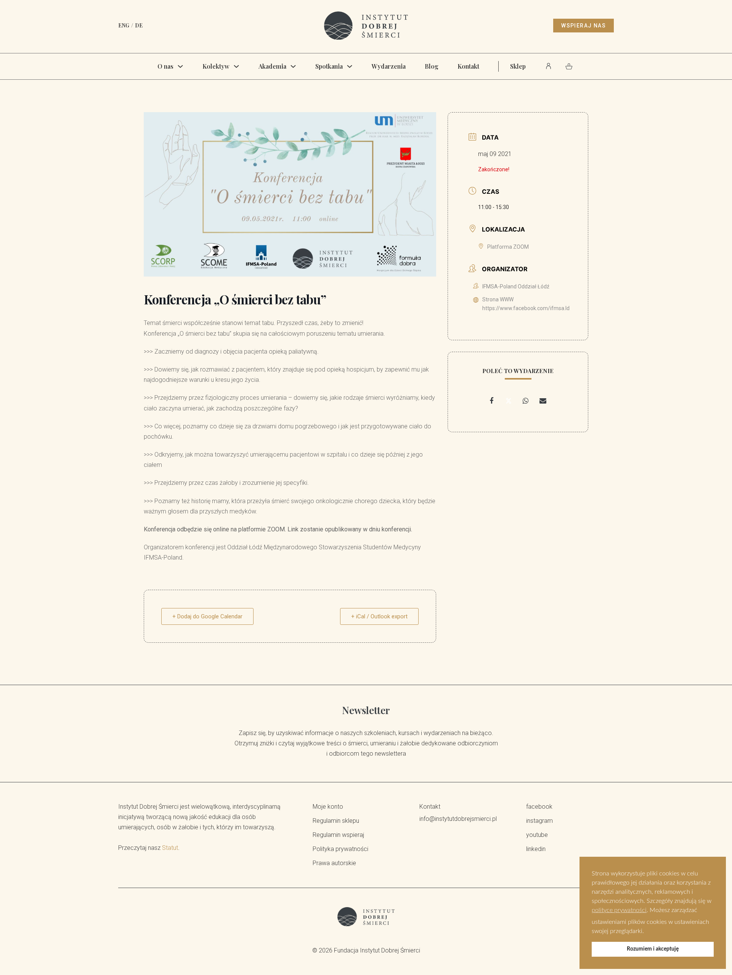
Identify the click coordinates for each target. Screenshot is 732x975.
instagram (539, 820)
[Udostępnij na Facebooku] (491, 401)
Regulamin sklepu (336, 820)
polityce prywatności (619, 910)
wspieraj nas (583, 26)
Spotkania (329, 66)
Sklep (518, 66)
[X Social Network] (508, 401)
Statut (170, 847)
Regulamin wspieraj (338, 834)
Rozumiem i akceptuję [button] (653, 949)
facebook (539, 806)
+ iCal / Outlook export (379, 616)
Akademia (272, 66)
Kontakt (468, 66)
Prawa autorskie (334, 863)
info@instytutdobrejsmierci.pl (458, 818)
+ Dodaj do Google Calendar (207, 616)
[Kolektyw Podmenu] (236, 66)
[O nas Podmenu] (180, 66)
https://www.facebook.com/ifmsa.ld (526, 308)
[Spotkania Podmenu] (350, 66)
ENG (123, 25)
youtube (537, 834)
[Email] (543, 401)
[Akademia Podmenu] (293, 66)
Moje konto (328, 806)
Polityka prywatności (340, 849)
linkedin (536, 849)
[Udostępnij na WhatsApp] (525, 401)
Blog (431, 66)
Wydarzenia (389, 66)
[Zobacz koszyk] (569, 66)
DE (139, 25)
